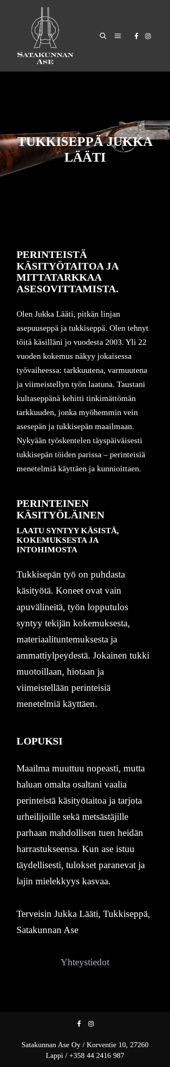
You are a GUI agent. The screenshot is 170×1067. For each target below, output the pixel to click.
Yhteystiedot (85, 962)
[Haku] (103, 36)
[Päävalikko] (118, 36)
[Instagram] (148, 36)
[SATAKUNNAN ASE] (45, 36)
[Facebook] (136, 36)
